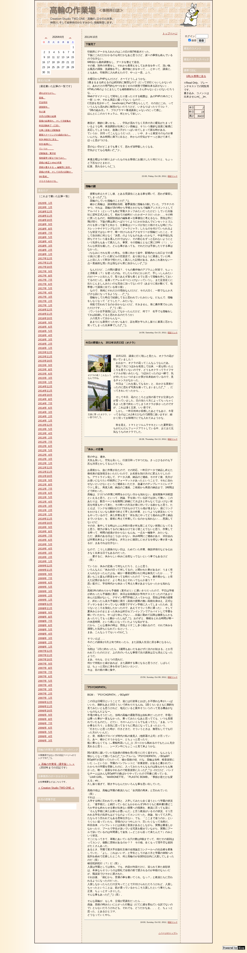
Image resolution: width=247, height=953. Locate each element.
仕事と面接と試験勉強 (49, 130)
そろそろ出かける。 (48, 181)
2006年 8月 (45, 719)
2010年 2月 (45, 557)
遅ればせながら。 (47, 93)
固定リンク (173, 176)
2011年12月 (45, 467)
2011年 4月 (45, 501)
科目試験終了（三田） (49, 125)
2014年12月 (45, 386)
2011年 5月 (45, 497)
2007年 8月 (45, 667)
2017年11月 (45, 262)
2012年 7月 (45, 441)
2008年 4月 (45, 633)
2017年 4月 (45, 292)
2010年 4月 (45, 548)
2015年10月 (45, 360)
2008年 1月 (45, 646)
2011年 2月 (45, 510)
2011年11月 (45, 471)
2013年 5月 (45, 429)
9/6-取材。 (44, 176)
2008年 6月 (45, 625)
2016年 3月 (45, 339)
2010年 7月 (45, 535)
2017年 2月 (45, 301)
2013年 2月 (45, 437)
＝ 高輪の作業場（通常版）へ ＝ (56, 764)
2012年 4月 (45, 454)
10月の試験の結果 (47, 116)
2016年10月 (45, 318)
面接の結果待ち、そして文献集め (55, 121)
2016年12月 (45, 309)
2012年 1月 (45, 463)
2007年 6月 (45, 676)
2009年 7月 (45, 578)
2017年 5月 (45, 288)
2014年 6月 (45, 407)
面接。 (42, 98)
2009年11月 (45, 569)
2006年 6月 (45, 727)
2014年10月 (45, 394)
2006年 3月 (45, 740)
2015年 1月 (45, 382)
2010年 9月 (45, 527)
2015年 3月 (45, 377)
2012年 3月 (45, 459)
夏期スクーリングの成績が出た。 (55, 135)
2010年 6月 (45, 539)
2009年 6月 (45, 582)
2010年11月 (45, 518)
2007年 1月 (45, 697)
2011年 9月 (45, 480)
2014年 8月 (45, 399)
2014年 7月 (45, 403)
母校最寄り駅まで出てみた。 (53, 158)
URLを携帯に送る (196, 76)
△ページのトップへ (168, 933)
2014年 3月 (45, 412)
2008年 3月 (45, 638)
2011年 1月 (45, 514)
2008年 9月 (45, 612)
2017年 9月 (45, 271)
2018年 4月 (45, 241)
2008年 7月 (45, 621)
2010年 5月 (45, 544)
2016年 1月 (45, 348)
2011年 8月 (45, 484)
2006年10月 (45, 710)
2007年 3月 (45, 689)
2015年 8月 (45, 369)
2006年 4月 (45, 736)
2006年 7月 (45, 723)
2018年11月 (45, 215)
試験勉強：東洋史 (47, 153)
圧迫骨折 (43, 102)
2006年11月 (45, 706)
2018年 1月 (45, 254)
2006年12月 (45, 702)
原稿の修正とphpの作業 (50, 162)
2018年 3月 (45, 245)
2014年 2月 (45, 416)
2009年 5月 (45, 586)
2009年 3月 (45, 591)
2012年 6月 (45, 446)
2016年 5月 (45, 331)
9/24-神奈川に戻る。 (49, 139)
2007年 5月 (45, 680)
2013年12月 (45, 424)
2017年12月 (45, 258)
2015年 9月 (45, 365)
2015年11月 (45, 356)
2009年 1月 (45, 599)
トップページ (170, 33)
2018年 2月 (45, 249)
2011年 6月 (45, 493)
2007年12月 (45, 650)
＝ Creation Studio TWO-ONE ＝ (56, 787)
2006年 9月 (45, 714)
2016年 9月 (45, 322)
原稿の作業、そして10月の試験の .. (56, 172)
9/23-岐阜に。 (45, 144)
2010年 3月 (45, 552)
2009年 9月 (45, 574)
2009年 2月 (45, 595)
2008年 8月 (45, 616)
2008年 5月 (45, 629)
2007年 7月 (45, 672)
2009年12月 (45, 565)
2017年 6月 (45, 284)
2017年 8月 (45, 275)
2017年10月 (45, 266)
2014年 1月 (45, 420)
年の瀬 (42, 111)
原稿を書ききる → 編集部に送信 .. (55, 167)
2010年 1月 (45, 561)
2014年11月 (45, 390)
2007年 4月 (45, 685)
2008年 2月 (45, 642)
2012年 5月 (45, 450)
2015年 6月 (45, 373)
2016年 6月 (45, 326)
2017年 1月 (45, 305)
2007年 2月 (45, 693)
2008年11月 (45, 608)
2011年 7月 (45, 488)
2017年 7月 (45, 279)
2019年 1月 (45, 207)
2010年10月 (45, 522)
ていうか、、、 (46, 149)
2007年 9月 (45, 663)
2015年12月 (45, 352)
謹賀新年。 (44, 107)
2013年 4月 (45, 433)
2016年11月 (45, 313)
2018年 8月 (45, 228)
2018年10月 (45, 220)
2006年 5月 (45, 732)
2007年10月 (45, 659)
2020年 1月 (45, 203)
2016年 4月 (45, 335)
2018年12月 (45, 211)
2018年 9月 (45, 224)
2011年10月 (45, 476)
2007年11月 (45, 655)
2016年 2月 (45, 343)
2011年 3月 (45, 505)
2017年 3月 (45, 296)
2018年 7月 (45, 232)
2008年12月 (45, 604)
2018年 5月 (45, 237)
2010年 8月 (45, 531)
